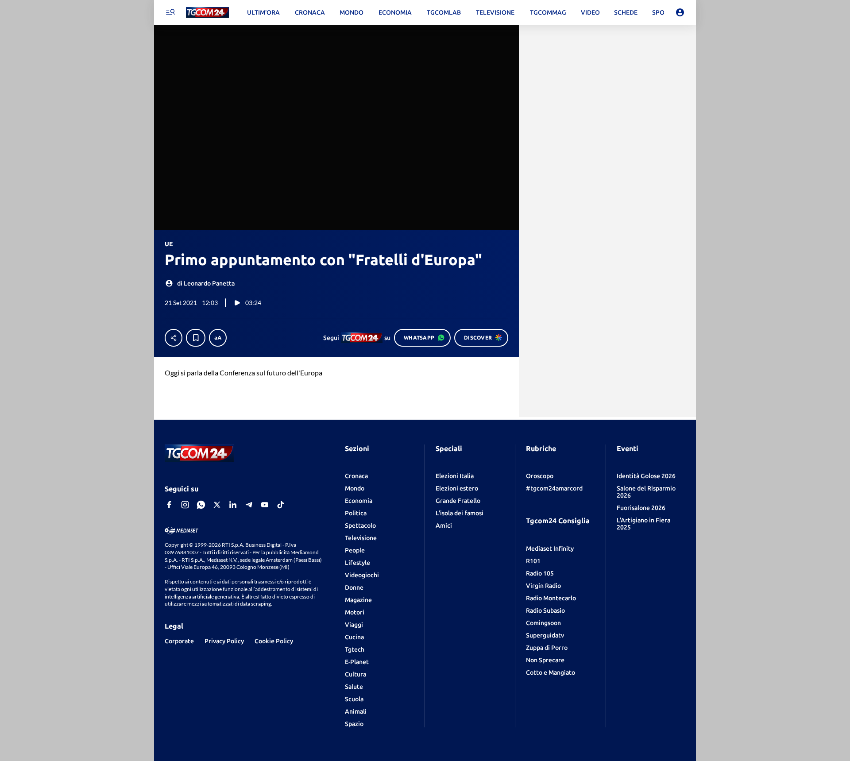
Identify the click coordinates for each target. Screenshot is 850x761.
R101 (533, 560)
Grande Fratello (458, 500)
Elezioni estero (457, 488)
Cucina (354, 637)
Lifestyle (357, 562)
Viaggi (354, 624)
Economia (358, 500)
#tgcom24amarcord (554, 488)
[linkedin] (232, 504)
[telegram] (248, 504)
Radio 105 (540, 573)
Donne (354, 587)
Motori (354, 612)
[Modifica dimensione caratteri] (218, 338)
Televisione (361, 537)
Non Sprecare (545, 660)
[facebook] (169, 504)
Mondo (354, 488)
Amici (444, 525)
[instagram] (185, 504)
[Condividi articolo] (173, 338)
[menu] (170, 12)
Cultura (355, 674)
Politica (356, 513)
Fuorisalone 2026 (641, 507)
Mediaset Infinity (550, 548)
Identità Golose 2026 (646, 475)
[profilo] (680, 12)
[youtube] (264, 504)
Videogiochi (362, 575)
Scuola (354, 699)
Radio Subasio (545, 610)
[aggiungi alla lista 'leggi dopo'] (195, 338)
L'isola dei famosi (459, 513)
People (355, 550)
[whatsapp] (201, 504)
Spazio (354, 723)
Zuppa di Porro (547, 647)
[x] (216, 504)
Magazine (358, 599)
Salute (354, 686)
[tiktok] (280, 504)
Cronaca (356, 475)
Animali (356, 711)
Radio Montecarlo (551, 598)
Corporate (179, 641)
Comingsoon (543, 622)
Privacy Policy (224, 641)
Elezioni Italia (455, 475)
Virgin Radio (543, 585)
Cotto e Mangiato (550, 672)
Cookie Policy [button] (274, 641)
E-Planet (357, 661)
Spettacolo (360, 525)
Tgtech (354, 649)
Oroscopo (539, 475)
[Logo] (207, 12)
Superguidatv (545, 635)
